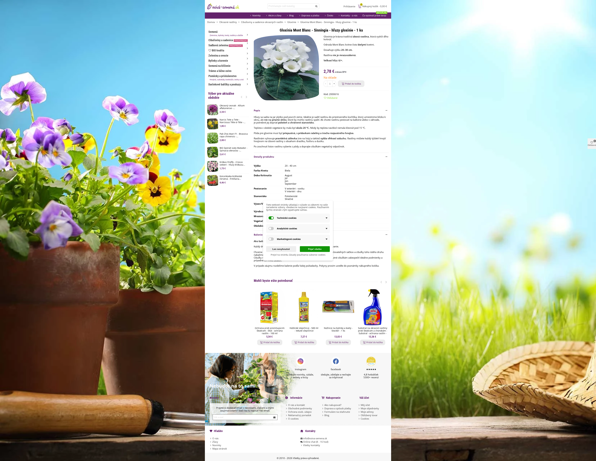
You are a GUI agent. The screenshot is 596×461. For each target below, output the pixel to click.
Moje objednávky (370, 408)
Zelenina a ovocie (218, 55)
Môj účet (365, 404)
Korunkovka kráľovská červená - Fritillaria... (231, 177)
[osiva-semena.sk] (225, 6)
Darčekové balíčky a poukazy (224, 84)
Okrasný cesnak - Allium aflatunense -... (232, 107)
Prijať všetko (315, 249)
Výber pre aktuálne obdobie (221, 96)
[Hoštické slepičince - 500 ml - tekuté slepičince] (304, 307)
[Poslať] (316, 6)
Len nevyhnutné (281, 249)
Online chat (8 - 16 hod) (315, 441)
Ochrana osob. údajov (300, 411)
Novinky (256, 15)
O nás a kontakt (296, 404)
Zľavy (215, 441)
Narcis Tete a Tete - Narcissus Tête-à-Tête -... (233, 121)
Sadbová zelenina (225, 45)
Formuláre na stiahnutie (337, 411)
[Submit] (274, 417)
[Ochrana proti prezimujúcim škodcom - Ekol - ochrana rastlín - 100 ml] (270, 307)
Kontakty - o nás (349, 15)
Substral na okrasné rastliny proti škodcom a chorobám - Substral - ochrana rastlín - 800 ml (372, 332)
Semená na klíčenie (219, 65)
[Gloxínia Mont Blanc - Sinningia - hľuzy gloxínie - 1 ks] (286, 67)
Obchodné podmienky (300, 408)
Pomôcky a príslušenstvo (226, 77)
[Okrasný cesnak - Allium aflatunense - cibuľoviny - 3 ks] (212, 109)
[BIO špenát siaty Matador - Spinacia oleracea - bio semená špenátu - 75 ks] (212, 152)
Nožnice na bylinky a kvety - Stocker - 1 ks (338, 329)
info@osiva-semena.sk (315, 438)
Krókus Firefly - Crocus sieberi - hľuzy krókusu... (232, 163)
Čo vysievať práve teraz (374, 14)
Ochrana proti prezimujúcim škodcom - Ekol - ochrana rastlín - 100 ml (269, 331)
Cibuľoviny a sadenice (227, 40)
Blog (291, 15)
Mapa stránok (219, 448)
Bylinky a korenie (218, 60)
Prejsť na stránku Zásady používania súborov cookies (298, 254)
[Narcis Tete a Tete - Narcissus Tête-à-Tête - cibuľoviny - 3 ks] (212, 123)
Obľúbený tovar (369, 415)
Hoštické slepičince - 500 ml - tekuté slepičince (304, 329)
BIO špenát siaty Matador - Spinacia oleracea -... (233, 149)
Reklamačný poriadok (299, 415)
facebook (336, 369)
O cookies (293, 418)
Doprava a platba (310, 15)
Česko (330, 15)
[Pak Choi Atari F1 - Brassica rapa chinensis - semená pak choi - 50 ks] (212, 138)
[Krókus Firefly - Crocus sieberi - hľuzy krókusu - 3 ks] (212, 166)
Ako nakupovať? (332, 404)
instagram (300, 369)
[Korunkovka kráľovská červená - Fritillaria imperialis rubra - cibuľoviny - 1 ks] (212, 180)
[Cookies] (359, 418)
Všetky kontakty (311, 445)
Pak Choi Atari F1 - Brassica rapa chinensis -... (234, 135)
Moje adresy (367, 411)
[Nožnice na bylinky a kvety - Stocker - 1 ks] (338, 307)
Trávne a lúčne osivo (219, 71)
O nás (215, 438)
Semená (225, 33)
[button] (241, 97)
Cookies (365, 418)
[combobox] (291, 6)
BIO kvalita (218, 50)
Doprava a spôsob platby (337, 408)
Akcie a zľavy (274, 15)
